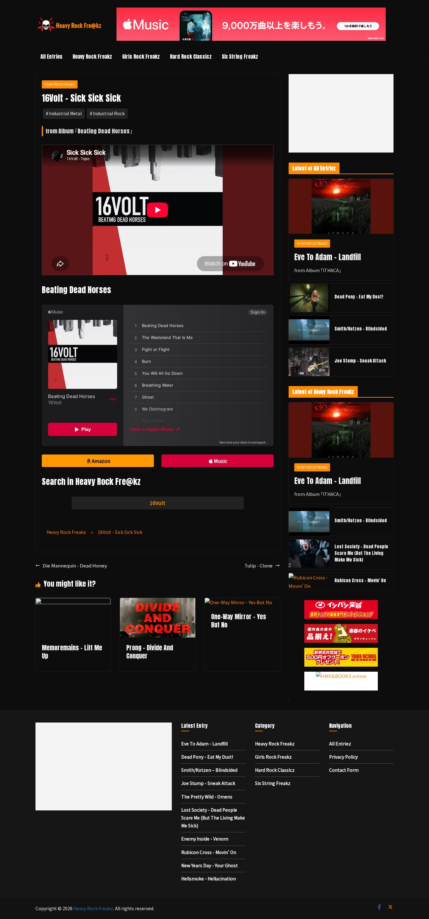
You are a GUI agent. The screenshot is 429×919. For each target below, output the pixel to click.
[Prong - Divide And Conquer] (157, 602)
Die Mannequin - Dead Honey (75, 565)
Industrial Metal (65, 113)
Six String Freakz (240, 56)
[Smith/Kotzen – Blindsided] (309, 330)
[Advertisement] (341, 113)
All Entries (51, 56)
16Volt (157, 503)
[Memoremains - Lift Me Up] (73, 602)
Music (220, 461)
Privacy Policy (343, 757)
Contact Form (344, 770)
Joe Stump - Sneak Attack (360, 360)
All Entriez (340, 743)
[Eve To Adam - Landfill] (341, 206)
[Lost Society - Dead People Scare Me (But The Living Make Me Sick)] (309, 554)
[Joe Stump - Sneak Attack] (309, 362)
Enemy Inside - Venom (204, 839)
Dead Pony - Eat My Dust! (358, 296)
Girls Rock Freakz (141, 56)
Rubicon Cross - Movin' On (360, 580)
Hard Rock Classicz (191, 56)
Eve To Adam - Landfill (327, 257)
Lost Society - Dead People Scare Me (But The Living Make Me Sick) (361, 553)
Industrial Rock (109, 113)
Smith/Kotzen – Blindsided (360, 328)
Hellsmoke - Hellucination (208, 878)
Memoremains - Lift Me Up (72, 652)
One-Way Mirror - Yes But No (238, 621)
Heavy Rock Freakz (92, 56)
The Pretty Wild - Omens (206, 796)
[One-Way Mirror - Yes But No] (238, 602)
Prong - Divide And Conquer (149, 652)
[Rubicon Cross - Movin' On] (309, 581)
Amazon (101, 461)
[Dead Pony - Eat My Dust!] (309, 298)
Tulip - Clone (258, 565)
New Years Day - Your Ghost (209, 865)
